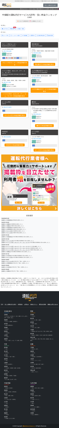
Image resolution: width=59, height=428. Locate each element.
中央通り (7, 368)
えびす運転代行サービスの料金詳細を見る (44, 90)
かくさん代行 (6, 102)
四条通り (34, 356)
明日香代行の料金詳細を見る (44, 64)
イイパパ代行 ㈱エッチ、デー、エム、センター (13, 71)
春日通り (10, 364)
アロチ (36, 371)
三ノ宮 (33, 364)
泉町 (40, 320)
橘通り (38, 407)
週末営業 (50, 35)
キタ (33, 360)
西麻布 (33, 335)
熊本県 (32, 398)
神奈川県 (32, 337)
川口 (36, 327)
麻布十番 (45, 335)
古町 (6, 349)
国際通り (37, 414)
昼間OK (32, 35)
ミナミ (36, 360)
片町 (6, 360)
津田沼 (47, 331)
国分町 (6, 329)
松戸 (37, 331)
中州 (36, 388)
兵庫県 (32, 362)
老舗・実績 (21, 29)
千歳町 (14, 375)
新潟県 (6, 347)
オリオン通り (35, 320)
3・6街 (16, 316)
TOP (2, 304)
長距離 (25, 35)
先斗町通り (39, 356)
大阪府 (32, 359)
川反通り (7, 333)
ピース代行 (35, 132)
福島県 (6, 339)
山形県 (6, 335)
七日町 (6, 336)
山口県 (6, 401)
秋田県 (6, 331)
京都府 (32, 355)
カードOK (5, 35)
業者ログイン (33, 304)
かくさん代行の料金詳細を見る (15, 115)
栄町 (51, 331)
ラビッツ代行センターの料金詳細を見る (14, 64)
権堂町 (11, 368)
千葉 (44, 331)
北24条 (12, 316)
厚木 (44, 339)
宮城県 (6, 327)
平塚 (41, 339)
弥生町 (10, 388)
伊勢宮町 (14, 391)
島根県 (6, 390)
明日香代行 (35, 44)
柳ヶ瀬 (6, 371)
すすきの (7, 316)
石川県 (6, 355)
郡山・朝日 (8, 340)
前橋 (33, 323)
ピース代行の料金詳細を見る (44, 150)
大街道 (6, 414)
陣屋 (21, 340)
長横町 (10, 321)
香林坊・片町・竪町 (10, 356)
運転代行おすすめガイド (24, 8)
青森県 (6, 320)
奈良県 (32, 366)
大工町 (33, 316)
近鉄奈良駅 (38, 368)
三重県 (32, 347)
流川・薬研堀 (12, 399)
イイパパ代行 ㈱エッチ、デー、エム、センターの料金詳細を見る (14, 95)
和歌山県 (32, 370)
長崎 (33, 395)
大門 (5, 317)
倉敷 (9, 395)
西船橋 (33, 331)
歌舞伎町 (50, 335)
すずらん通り (24, 316)
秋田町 (6, 407)
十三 (39, 360)
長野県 (6, 366)
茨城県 (32, 314)
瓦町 (6, 410)
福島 (18, 340)
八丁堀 (6, 399)
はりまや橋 (11, 418)
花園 (19, 316)
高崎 (36, 323)
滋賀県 (32, 351)
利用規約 (20, 304)
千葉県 (32, 330)
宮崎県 (32, 405)
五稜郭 (8, 317)
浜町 (39, 395)
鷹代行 (34, 102)
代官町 (9, 391)
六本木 (41, 335)
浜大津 (33, 353)
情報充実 (13, 28)
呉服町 (6, 375)
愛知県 (6, 378)
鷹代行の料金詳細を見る (44, 126)
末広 (12, 317)
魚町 (42, 364)
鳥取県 (6, 386)
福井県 (6, 359)
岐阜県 (6, 370)
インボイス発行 (16, 35)
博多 (33, 388)
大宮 (33, 327)
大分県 (32, 401)
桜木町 (6, 353)
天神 (38, 388)
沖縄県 (32, 413)
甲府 (6, 364)
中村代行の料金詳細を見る (14, 145)
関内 (36, 339)
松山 (33, 414)
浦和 (38, 327)
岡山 (6, 395)
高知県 (6, 417)
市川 (41, 331)
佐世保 (36, 395)
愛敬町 (33, 391)
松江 (6, 391)
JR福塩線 (33, 8)
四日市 (33, 349)
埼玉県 (32, 326)
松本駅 (18, 368)
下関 (6, 403)
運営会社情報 (42, 304)
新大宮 (33, 368)
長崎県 (32, 394)
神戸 (39, 364)
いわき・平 (13, 340)
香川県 (6, 409)
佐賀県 (32, 390)
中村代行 (5, 132)
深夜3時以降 (41, 35)
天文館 (33, 410)
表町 (12, 395)
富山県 (6, 351)
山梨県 (6, 362)
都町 (33, 403)
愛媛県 (6, 413)
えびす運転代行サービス (40, 71)
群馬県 (32, 322)
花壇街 (37, 335)
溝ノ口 (51, 339)
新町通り (15, 321)
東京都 (32, 333)
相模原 (47, 339)
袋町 (15, 368)
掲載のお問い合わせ (53, 304)
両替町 (10, 375)
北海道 (6, 314)
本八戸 (6, 321)
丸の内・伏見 (13, 379)
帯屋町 (6, 418)
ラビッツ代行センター (9, 44)
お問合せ (26, 304)
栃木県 (32, 318)
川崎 (38, 339)
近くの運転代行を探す (10, 304)
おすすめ (5, 29)
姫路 (37, 364)
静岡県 (6, 374)
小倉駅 (41, 388)
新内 (33, 371)
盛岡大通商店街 (9, 325)
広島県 (30, 8)
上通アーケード (35, 399)
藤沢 (31, 340)
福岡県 (32, 386)
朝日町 (6, 388)
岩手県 (6, 323)
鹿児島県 (32, 409)
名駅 (8, 379)
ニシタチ (34, 407)
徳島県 (6, 405)
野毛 (33, 339)
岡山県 (6, 394)
